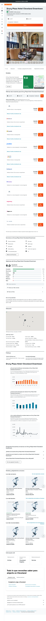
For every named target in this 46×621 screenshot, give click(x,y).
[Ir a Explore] (2, 19)
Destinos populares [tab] (20, 577)
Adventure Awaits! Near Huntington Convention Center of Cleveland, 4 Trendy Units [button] (34, 489)
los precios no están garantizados (32, 596)
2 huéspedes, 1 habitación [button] (13, 22)
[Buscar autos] (2, 13)
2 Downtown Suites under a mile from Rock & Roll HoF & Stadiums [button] (15, 539)
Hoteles (13, 610)
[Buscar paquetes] (2, 16)
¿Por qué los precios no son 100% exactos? (16, 604)
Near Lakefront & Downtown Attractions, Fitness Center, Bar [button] (14, 489)
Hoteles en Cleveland (13, 586)
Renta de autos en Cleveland (30, 584)
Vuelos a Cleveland (12, 584)
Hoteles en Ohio (8, 611)
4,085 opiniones (17, 11)
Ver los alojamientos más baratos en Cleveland (35, 498)
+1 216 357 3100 (10, 15)
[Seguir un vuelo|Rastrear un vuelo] (2, 21)
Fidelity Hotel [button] (28, 514)
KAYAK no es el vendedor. (12, 600)
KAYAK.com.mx (8, 610)
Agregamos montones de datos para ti (15, 602)
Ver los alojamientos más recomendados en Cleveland (35, 523)
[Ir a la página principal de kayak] (8, 4)
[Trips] (2, 27)
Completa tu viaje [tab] (11, 577)
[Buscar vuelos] (2, 8)
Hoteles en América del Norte (21, 610)
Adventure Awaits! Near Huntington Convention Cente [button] (32, 539)
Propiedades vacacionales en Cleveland (32, 586)
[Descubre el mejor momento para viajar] (2, 24)
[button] (44, 1)
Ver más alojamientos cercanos (38, 473)
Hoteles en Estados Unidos (31, 610)
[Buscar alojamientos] (2, 10)
